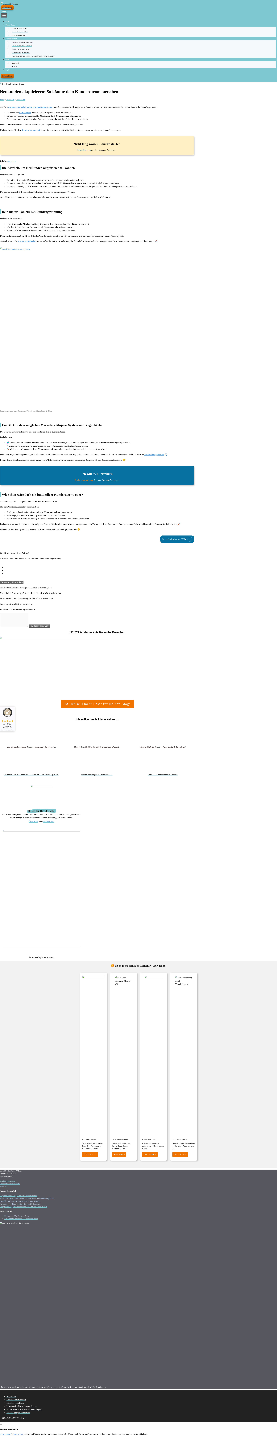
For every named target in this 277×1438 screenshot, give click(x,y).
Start (2, 99)
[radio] (99, 564)
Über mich (15, 63)
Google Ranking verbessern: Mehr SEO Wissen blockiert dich (23, 1207)
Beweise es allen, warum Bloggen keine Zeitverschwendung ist (31, 747)
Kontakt (14, 66)
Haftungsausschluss (15, 1403)
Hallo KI (3, 1186)
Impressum (11, 1396)
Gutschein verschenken (20, 32)
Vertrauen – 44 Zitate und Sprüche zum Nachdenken (20, 1204)
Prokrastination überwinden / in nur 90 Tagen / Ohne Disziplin (33, 56)
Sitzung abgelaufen (9, 1429)
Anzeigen (11, 161)
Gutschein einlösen (18, 35)
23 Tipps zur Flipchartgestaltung (16, 1216)
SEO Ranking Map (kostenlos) (22, 46)
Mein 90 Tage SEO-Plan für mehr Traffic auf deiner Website (97, 747)
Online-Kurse (10, 25)
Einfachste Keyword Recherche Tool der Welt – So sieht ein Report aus (31, 775)
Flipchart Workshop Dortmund (22, 42)
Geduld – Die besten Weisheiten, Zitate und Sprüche (20, 1201)
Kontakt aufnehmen (7, 1181)
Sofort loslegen (84, 150)
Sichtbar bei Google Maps (20, 49)
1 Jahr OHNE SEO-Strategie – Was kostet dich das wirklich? (163, 747)
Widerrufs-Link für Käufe (10, 1184)
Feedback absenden (39, 626)
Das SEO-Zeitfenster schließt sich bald (163, 775)
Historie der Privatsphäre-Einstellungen (23, 1409)
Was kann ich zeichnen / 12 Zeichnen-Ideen (21, 1219)
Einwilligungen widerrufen (18, 1412)
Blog (7, 21)
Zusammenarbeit (11, 39)
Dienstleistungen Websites (21, 52)
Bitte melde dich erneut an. (12, 1434)
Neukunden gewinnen (154, 454)
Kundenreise (25, 112)
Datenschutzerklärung (16, 1399)
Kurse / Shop (7, 8)
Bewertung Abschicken (12, 582)
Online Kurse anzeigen (19, 28)
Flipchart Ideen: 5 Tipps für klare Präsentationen (18, 1196)
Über (7, 59)
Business (10, 99)
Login (7, 70)
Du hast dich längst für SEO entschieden (96, 775)
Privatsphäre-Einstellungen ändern (21, 1406)
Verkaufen (20, 99)
